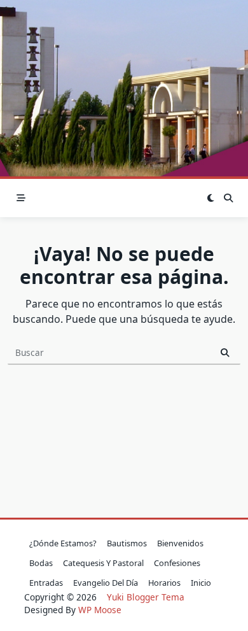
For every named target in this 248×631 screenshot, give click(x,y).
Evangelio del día (105, 582)
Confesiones (177, 563)
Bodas (41, 563)
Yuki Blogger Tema (145, 597)
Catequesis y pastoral (103, 563)
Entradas (46, 582)
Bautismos (127, 543)
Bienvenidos (180, 543)
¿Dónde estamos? (63, 543)
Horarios (164, 582)
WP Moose (99, 610)
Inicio (201, 582)
